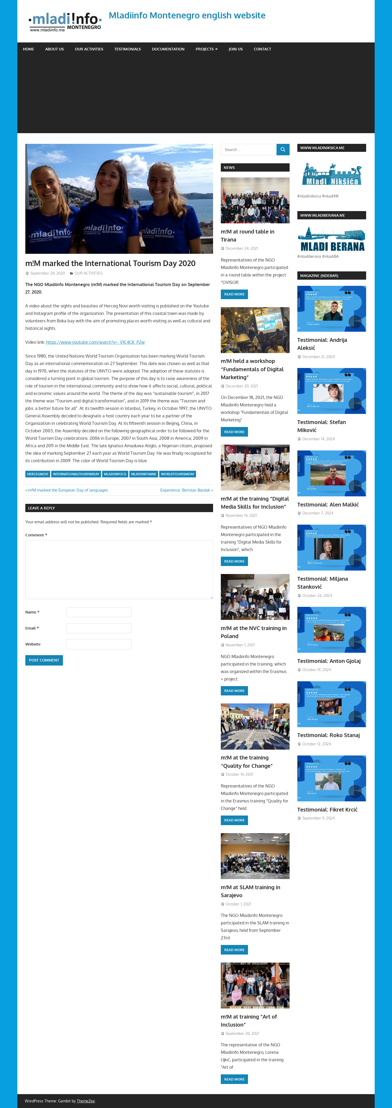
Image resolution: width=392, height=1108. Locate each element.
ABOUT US (54, 49)
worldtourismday (177, 474)
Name (32, 612)
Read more (234, 294)
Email (32, 628)
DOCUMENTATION (168, 49)
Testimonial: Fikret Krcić (327, 809)
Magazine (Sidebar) (319, 275)
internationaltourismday (76, 474)
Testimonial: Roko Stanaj (328, 734)
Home (28, 49)
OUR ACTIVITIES (89, 49)
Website (33, 644)
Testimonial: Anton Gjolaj (329, 660)
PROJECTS (205, 49)
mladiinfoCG (115, 474)
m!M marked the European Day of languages (68, 490)
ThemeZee (86, 1101)
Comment (36, 534)
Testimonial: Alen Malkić (328, 504)
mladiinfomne (143, 474)
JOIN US (236, 49)
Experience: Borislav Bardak (185, 490)
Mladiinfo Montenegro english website (187, 15)
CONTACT (262, 49)
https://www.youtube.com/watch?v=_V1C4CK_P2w (95, 342)
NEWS (229, 167)
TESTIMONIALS (127, 49)
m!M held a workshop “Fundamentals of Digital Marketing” (252, 369)
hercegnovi (37, 474)
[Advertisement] (196, 95)
